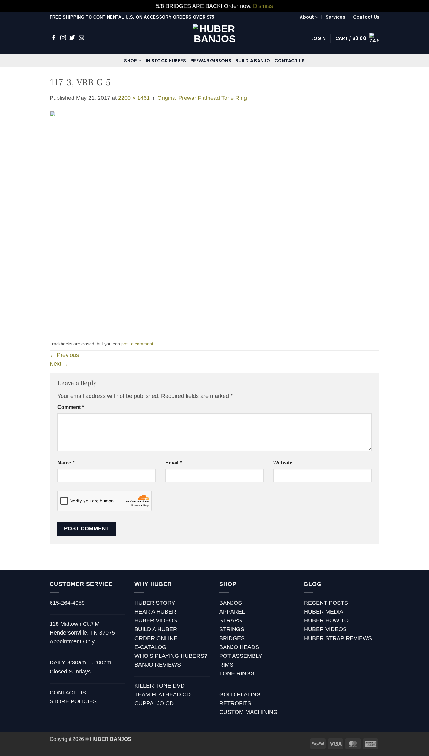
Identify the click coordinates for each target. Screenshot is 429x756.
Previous (64, 355)
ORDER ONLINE (155, 638)
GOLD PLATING (240, 694)
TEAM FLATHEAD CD (162, 694)
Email (173, 462)
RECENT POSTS (326, 603)
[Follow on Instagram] (63, 38)
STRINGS (231, 629)
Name (65, 462)
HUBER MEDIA (323, 612)
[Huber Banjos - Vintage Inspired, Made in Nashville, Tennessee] (214, 38)
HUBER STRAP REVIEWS (338, 638)
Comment (70, 407)
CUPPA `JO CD (154, 703)
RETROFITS (235, 703)
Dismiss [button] (263, 6)
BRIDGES (232, 638)
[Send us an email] (81, 38)
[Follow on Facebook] (54, 38)
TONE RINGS (236, 673)
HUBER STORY (154, 603)
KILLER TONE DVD (159, 686)
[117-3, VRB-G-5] (214, 220)
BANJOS (230, 603)
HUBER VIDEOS (155, 620)
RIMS (226, 665)
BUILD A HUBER (155, 629)
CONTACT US (289, 60)
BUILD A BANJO (253, 60)
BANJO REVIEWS (157, 665)
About (307, 17)
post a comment (137, 343)
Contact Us (366, 17)
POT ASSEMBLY (240, 656)
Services (335, 17)
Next (59, 364)
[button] (318, 38)
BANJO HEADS (239, 647)
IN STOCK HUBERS (166, 60)
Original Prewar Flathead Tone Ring (202, 98)
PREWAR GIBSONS (210, 60)
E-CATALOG (150, 647)
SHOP (130, 60)
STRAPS (230, 620)
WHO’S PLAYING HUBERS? (170, 656)
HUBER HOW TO (326, 620)
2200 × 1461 (134, 98)
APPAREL (232, 612)
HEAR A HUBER (155, 612)
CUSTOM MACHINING (248, 712)
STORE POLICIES (73, 701)
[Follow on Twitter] (72, 38)
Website (282, 462)
